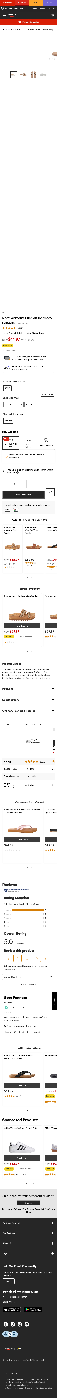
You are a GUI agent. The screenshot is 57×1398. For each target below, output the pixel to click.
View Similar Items (35, 333)
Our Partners (9, 1233)
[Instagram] (20, 1324)
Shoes (18, 29)
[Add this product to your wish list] (50, 492)
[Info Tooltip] (17, 472)
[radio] (7, 388)
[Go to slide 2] (23, 74)
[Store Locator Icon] (2, 9)
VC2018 (8, 1002)
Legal (5, 1253)
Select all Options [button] (24, 494)
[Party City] (50, 3)
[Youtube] (27, 1324)
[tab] (11, 443)
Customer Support (11, 1223)
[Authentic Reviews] (16, 890)
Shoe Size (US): (11, 397)
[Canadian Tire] (7, 3)
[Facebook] (6, 1324)
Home (9, 29)
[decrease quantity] (5, 484)
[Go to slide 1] (13, 74)
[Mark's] (36, 3)
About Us (7, 1243)
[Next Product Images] (52, 58)
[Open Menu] (4, 16)
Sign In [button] (28, 1203)
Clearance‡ (7, 345)
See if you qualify (19, 369)
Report (36, 1031)
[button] (27, 577)
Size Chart (47, 394)
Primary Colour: (11, 381)
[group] (12, 636)
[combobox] (30, 977)
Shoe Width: (9, 414)
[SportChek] (22, 3)
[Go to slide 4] (43, 74)
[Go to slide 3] (33, 74)
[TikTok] (13, 1324)
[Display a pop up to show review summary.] (26, 1175)
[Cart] (53, 15)
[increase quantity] (23, 484)
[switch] (30, 741)
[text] (12, 567)
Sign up (8, 1281)
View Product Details (13, 333)
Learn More (9, 1301)
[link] (14, 328)
